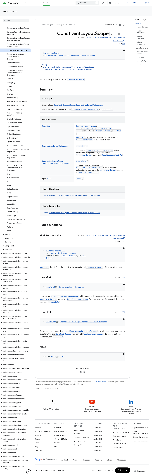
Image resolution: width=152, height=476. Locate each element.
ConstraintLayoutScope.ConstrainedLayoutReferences (78, 105)
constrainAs (90, 126)
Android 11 (97, 450)
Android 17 (97, 428)
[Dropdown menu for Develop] (53, 3)
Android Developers (46, 25)
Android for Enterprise (43, 431)
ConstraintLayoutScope (58, 55)
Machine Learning (61, 431)
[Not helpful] (123, 25)
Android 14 (97, 439)
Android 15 (97, 435)
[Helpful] (120, 25)
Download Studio (119, 444)
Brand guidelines (57, 470)
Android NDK (118, 447)
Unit (119, 131)
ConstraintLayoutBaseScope (83, 55)
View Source (118, 41)
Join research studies (140, 441)
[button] (15, 234)
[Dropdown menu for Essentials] (36, 3)
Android (38, 428)
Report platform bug (140, 428)
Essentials (29, 3)
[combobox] (87, 3)
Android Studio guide (121, 432)
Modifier (46, 126)
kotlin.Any (43, 65)
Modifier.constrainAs (112, 155)
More (61, 3)
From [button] (72, 195)
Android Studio (133, 3)
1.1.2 (123, 44)
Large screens (79, 430)
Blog (36, 446)
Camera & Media (60, 439)
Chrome (75, 460)
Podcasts (38, 450)
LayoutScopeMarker (52, 53)
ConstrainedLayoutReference (85, 109)
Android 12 (97, 446)
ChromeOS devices (81, 437)
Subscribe (123, 470)
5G (55, 446)
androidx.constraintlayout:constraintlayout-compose (105, 38)
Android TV (78, 445)
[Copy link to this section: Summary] (55, 89)
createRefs (107, 109)
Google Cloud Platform (103, 460)
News (37, 443)
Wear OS (77, 434)
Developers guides (120, 436)
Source (37, 439)
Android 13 (97, 443)
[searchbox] (16, 20)
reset (78, 178)
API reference (10, 12)
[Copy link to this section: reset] (48, 347)
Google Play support (140, 437)
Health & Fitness (60, 435)
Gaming (57, 428)
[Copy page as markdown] (119, 34)
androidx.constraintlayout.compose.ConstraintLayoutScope (69, 69)
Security (38, 435)
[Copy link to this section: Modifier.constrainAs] (65, 235)
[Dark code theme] (123, 50)
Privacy (57, 443)
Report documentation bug (140, 432)
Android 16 (97, 431)
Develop (46, 3)
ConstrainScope (103, 131)
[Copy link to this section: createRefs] (54, 312)
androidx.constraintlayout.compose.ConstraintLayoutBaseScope (68, 67)
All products (121, 460)
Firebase (86, 460)
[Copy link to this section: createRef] (53, 277)
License (45, 470)
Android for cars (80, 441)
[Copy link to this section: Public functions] (64, 225)
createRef (80, 146)
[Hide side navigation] (28, 471)
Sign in (146, 3)
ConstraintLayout (76, 79)
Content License (101, 382)
